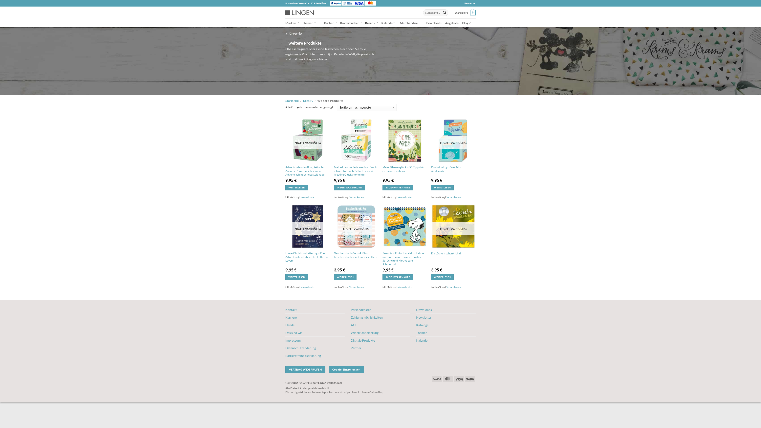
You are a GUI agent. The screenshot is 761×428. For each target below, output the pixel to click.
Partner (356, 348)
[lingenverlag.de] (302, 12)
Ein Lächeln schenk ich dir (447, 253)
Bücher (329, 23)
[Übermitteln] (444, 12)
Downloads (434, 23)
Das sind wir (293, 332)
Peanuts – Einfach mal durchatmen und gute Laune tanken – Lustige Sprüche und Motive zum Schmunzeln (403, 258)
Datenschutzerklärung (300, 348)
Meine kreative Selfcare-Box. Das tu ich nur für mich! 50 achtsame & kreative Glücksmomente (356, 170)
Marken (290, 23)
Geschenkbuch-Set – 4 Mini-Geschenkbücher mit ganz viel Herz (355, 255)
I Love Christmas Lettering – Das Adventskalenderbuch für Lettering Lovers (306, 256)
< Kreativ (293, 33)
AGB (354, 325)
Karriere (291, 317)
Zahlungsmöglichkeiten (367, 317)
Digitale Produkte (363, 340)
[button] (465, 12)
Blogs (466, 23)
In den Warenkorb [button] (349, 187)
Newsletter (470, 3)
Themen (307, 23)
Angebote (452, 23)
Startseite (292, 100)
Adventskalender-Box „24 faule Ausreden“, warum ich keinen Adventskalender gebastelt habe (304, 170)
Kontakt (291, 309)
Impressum (293, 340)
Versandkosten (308, 197)
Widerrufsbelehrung (365, 332)
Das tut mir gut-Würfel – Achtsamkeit (446, 169)
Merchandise (409, 23)
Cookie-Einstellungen (346, 369)
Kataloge (422, 325)
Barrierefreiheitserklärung (303, 355)
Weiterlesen (296, 187)
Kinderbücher (349, 23)
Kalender (387, 23)
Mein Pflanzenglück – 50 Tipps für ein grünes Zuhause (403, 169)
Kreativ (370, 23)
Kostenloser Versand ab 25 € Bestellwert (306, 3)
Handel (290, 325)
